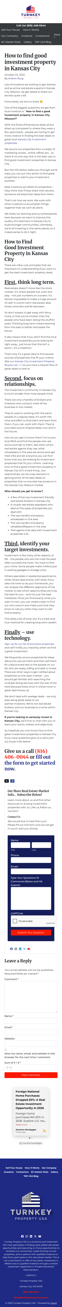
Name (15, 840)
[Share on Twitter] (7, 781)
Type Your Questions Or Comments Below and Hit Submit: (26, 881)
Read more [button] (21, 1124)
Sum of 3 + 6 (13, 1062)
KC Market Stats (11, 42)
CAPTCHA (17, 913)
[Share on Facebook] (12, 781)
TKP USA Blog (43, 42)
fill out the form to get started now (30, 763)
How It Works (31, 29)
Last (34, 850)
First (13, 850)
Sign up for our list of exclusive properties (29, 644)
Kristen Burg (15, 78)
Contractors (42, 35)
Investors (26, 35)
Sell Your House (10, 29)
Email (15, 866)
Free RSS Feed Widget (32, 1143)
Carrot (53, 1303)
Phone (15, 855)
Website (10, 1038)
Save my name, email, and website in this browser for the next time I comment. (30, 1055)
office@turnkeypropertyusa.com (31, 1297)
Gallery (28, 42)
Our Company (9, 35)
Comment (12, 979)
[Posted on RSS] (44, 1131)
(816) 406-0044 (26, 754)
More (57, 34)
